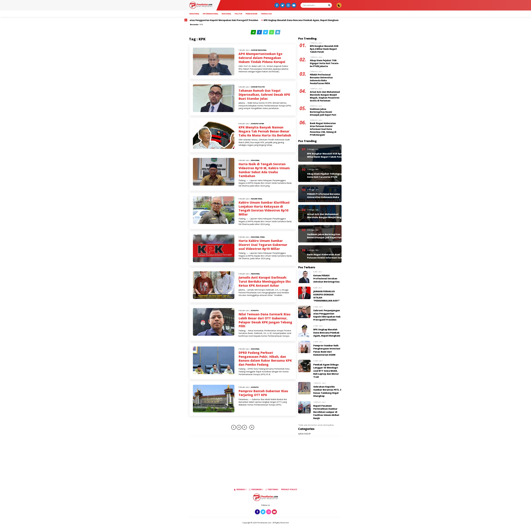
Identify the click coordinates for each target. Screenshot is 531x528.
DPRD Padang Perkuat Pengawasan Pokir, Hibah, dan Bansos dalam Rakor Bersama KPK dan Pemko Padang (265, 358)
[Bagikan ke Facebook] (260, 32)
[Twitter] (282, 5)
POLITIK (238, 13)
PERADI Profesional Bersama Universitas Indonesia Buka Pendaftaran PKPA (321, 79)
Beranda (194, 24)
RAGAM (254, 199)
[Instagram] (288, 5)
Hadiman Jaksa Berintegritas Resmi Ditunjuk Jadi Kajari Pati (323, 112)
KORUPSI (255, 124)
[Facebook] (276, 5)
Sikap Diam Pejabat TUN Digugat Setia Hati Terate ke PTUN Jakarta (324, 63)
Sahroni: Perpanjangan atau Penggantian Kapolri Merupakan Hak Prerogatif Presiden (327, 315)
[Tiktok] (293, 5)
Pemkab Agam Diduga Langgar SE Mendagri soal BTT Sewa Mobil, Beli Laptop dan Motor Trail (326, 371)
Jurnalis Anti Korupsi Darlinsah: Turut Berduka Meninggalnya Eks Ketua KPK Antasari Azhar (265, 281)
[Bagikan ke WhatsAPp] (272, 32)
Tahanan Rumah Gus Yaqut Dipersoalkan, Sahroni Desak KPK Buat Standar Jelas (264, 94)
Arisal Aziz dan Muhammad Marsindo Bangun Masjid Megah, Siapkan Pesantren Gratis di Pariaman (325, 96)
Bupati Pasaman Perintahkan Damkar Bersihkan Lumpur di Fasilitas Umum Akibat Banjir (326, 412)
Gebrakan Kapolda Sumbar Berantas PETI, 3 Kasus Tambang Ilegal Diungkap (327, 391)
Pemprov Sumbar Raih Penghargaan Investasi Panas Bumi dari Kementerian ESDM (333, 20)
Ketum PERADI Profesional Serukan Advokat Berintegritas (326, 278)
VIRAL (260, 199)
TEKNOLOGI (266, 13)
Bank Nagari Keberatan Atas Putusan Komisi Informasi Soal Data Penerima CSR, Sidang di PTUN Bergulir (323, 129)
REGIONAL (226, 13)
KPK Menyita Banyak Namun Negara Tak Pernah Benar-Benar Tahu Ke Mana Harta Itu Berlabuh (265, 131)
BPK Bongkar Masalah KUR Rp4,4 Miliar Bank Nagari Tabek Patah (324, 49)
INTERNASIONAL (210, 13)
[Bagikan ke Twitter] (266, 32)
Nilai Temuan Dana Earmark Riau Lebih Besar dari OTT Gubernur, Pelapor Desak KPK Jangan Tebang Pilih (265, 320)
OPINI (261, 124)
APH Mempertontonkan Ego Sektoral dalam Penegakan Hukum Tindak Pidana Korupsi (262, 58)
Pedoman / (257, 489)
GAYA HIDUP (304, 433)
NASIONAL (194, 13)
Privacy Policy (289, 489)
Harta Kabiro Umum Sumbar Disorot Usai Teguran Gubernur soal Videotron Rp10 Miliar (263, 245)
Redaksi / (241, 489)
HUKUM (254, 50)
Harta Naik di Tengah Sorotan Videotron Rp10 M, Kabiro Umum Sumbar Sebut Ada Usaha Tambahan (264, 170)
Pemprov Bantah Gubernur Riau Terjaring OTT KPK (263, 393)
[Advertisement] (173, 60)
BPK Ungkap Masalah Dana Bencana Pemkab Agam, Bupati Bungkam (245, 20)
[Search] (329, 5)
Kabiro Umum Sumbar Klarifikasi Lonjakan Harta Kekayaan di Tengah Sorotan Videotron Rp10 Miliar (264, 208)
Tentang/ (272, 489)
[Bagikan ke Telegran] (277, 32)
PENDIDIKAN (251, 13)
